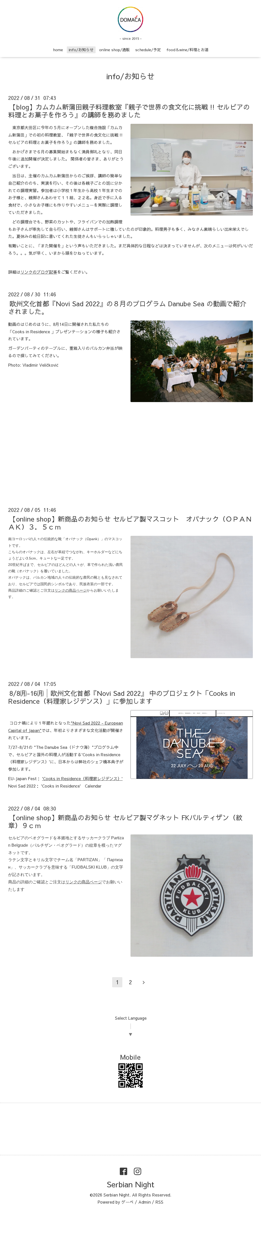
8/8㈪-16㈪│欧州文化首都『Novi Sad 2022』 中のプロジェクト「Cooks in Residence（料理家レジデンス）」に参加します (121, 696)
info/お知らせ (81, 49)
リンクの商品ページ (83, 882)
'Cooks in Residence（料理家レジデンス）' (82, 778)
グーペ (127, 1202)
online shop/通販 (114, 49)
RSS (159, 1202)
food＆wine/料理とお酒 (187, 49)
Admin (144, 1202)
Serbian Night (130, 1184)
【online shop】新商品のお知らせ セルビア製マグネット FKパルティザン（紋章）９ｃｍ (125, 821)
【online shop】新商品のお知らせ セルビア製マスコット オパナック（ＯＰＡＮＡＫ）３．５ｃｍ (130, 522)
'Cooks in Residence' (61, 786)
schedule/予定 (148, 49)
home (58, 49)
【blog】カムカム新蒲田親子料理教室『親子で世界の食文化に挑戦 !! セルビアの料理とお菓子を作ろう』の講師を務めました (129, 110)
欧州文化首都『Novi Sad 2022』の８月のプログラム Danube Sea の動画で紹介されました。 (127, 307)
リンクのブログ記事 (38, 272)
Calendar (93, 786)
